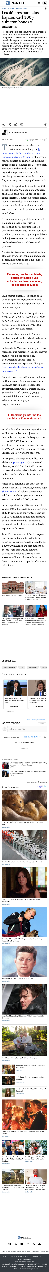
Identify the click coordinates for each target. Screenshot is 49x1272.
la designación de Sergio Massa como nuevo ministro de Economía (21, 152)
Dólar (21, 667)
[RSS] (34, 1244)
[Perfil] (24, 1238)
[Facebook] (9, 1244)
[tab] (11, 737)
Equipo (43, 1252)
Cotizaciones (33, 667)
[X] (16, 1244)
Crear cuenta (41, 720)
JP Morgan (19, 462)
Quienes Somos (16, 1252)
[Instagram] (28, 1244)
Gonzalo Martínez (18, 132)
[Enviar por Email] (22, 124)
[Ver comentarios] (45, 9)
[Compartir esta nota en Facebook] (4, 124)
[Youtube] (22, 1244)
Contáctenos (26, 1252)
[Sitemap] (39, 1244)
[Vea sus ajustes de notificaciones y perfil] (45, 3)
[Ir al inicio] (15, 3)
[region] (24, 751)
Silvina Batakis (10, 491)
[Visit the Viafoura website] (42, 782)
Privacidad (36, 1252)
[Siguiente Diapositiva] (45, 693)
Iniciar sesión (31, 720)
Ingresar (39, 3)
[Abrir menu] (3, 3)
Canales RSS (6, 1252)
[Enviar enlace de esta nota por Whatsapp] (16, 124)
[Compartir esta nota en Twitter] (10, 124)
